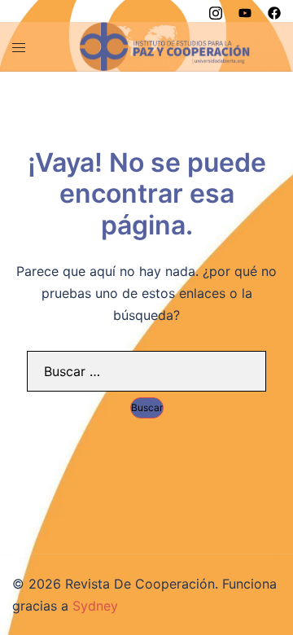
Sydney (95, 606)
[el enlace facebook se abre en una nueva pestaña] (274, 10)
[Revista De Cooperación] (165, 45)
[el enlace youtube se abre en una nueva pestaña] (244, 10)
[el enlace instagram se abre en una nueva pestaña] (215, 10)
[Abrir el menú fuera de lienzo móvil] (18, 46)
